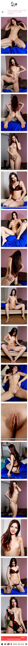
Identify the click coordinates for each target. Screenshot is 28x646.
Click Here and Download (14, 638)
